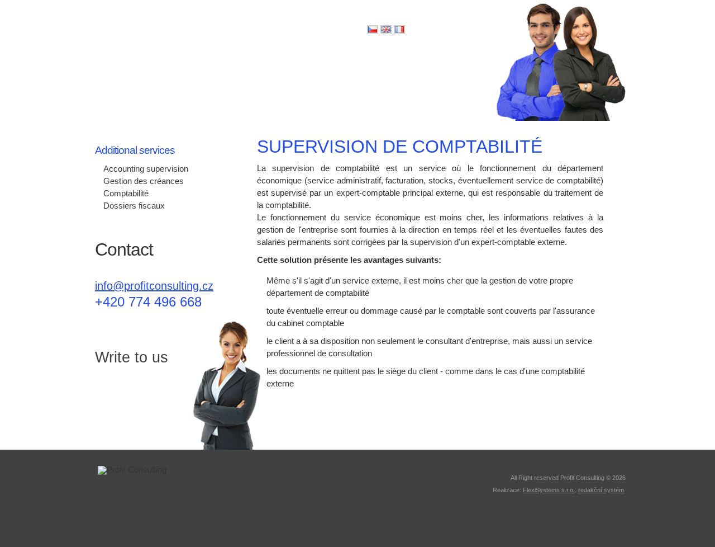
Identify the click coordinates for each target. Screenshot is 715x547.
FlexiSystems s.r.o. (549, 490)
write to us (126, 403)
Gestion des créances (143, 181)
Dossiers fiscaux (134, 205)
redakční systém (601, 490)
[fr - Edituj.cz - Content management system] (399, 30)
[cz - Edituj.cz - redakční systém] (372, 30)
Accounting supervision (145, 168)
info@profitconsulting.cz (154, 286)
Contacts (469, 97)
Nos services (294, 97)
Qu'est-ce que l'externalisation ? (194, 97)
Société (104, 97)
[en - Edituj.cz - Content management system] (386, 30)
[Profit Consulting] (166, 37)
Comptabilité (126, 193)
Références (353, 97)
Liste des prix (414, 97)
